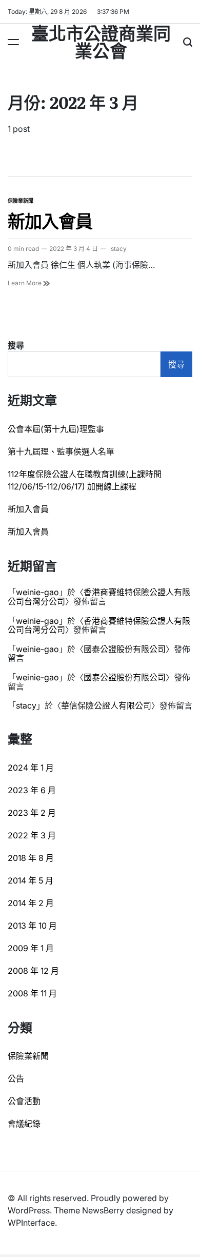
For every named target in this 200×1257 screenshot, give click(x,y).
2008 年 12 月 (33, 971)
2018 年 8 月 (31, 858)
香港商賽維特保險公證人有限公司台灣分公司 (99, 596)
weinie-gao (37, 592)
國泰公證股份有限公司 (125, 649)
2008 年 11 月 (32, 993)
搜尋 (16, 345)
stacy (119, 248)
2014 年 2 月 (31, 903)
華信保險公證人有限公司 (106, 705)
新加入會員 (50, 220)
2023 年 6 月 (32, 790)
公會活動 (24, 1101)
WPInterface (31, 1222)
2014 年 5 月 (30, 880)
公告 (16, 1078)
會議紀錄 (24, 1123)
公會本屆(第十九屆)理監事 (56, 429)
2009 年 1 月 (31, 948)
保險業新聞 (20, 201)
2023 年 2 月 (32, 813)
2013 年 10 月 (32, 925)
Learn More (25, 283)
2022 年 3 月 (32, 835)
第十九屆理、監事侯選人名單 (61, 451)
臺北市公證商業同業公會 (101, 41)
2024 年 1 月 (31, 767)
